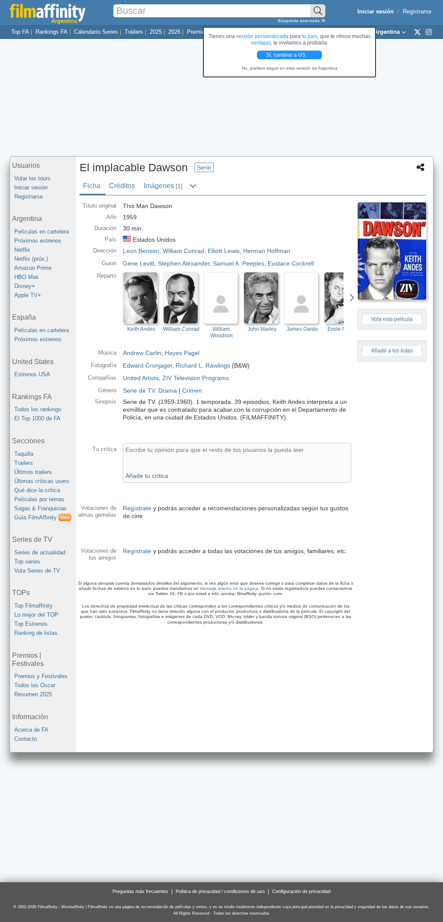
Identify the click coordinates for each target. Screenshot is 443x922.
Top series (27, 561)
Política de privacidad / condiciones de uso (220, 891)
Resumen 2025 (33, 694)
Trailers (23, 463)
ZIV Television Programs (195, 378)
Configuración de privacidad (301, 891)
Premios (197, 32)
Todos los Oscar (34, 685)
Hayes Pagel (182, 352)
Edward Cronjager (147, 365)
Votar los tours (32, 178)
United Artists (141, 378)
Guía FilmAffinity (42, 517)
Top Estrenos (31, 624)
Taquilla (23, 454)
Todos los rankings (37, 409)
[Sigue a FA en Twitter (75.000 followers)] (417, 31)
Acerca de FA (31, 730)
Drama (167, 390)
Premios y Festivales (40, 676)
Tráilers (134, 32)
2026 (174, 32)
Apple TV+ (27, 295)
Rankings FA (51, 32)
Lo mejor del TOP (36, 614)
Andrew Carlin (142, 352)
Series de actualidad (39, 552)
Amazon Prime (32, 268)
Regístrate (137, 508)
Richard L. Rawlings (203, 365)
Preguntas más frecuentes (140, 891)
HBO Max (26, 277)
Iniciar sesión (31, 187)
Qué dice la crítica (37, 490)
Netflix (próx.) (31, 259)
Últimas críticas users (41, 481)
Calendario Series (96, 32)
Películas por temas (39, 499)
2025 (156, 32)
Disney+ (24, 286)
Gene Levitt (138, 263)
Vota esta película (392, 319)
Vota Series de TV (37, 570)
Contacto (25, 739)
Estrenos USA (32, 374)
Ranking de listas (36, 633)
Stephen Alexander (183, 263)
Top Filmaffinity (33, 605)
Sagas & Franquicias (40, 508)
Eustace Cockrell (291, 263)
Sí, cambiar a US (286, 55)
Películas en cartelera (41, 231)
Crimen (192, 390)
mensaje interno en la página (229, 588)
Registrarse (417, 11)
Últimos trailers (33, 472)
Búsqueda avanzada (299, 20)
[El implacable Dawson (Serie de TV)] (392, 251)
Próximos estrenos (37, 240)
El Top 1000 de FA (37, 418)
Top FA (20, 32)
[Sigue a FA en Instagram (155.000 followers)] (428, 31)
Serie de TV (139, 390)
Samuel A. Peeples (238, 263)
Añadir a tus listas (392, 351)
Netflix (22, 250)
